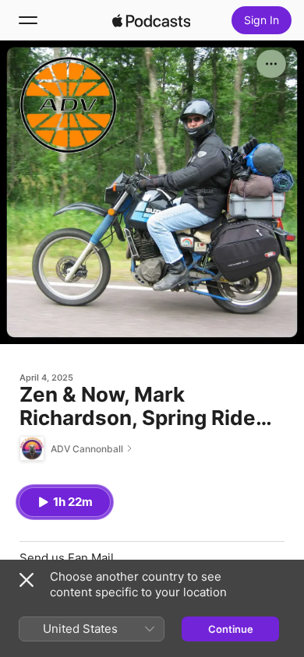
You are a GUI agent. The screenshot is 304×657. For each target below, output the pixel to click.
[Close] (26, 580)
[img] (151, 20)
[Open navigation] (28, 20)
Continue (230, 629)
